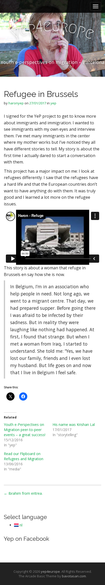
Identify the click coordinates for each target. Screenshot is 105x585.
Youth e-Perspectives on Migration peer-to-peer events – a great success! (24, 429)
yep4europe (50, 571)
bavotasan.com (74, 576)
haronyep (16, 103)
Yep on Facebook (26, 538)
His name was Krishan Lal (73, 424)
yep (53, 103)
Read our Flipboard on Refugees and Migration (23, 456)
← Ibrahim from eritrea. (23, 493)
